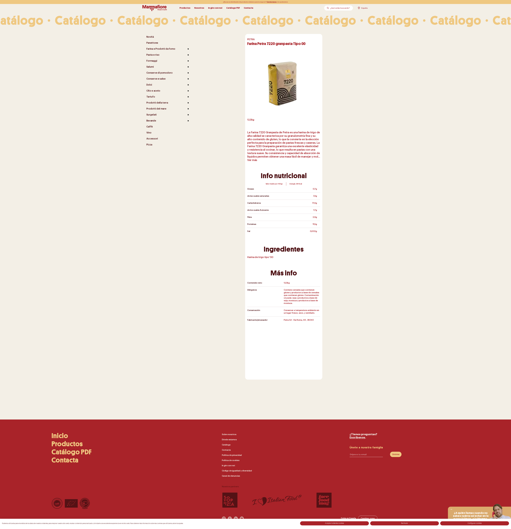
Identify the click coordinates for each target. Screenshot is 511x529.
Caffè (149, 126)
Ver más (252, 160)
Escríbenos (357, 437)
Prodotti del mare (156, 109)
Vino (148, 132)
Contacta (248, 8)
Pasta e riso (152, 55)
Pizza (149, 144)
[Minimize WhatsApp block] (451, 509)
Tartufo (150, 97)
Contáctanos (271, 2)
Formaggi (151, 61)
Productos (185, 8)
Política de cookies (230, 460)
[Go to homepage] (154, 8)
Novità (150, 37)
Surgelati (151, 114)
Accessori (152, 138)
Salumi (150, 67)
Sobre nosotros (229, 434)
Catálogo (226, 445)
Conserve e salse (156, 79)
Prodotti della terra (157, 103)
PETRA (251, 39)
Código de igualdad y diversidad (237, 471)
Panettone (152, 43)
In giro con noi (215, 8)
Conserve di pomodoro (159, 73)
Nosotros (199, 8)
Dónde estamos (229, 440)
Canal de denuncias (231, 476)
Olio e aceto (153, 91)
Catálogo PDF (233, 8)
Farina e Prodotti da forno (160, 49)
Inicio (59, 435)
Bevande (151, 120)
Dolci (149, 85)
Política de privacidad (232, 455)
